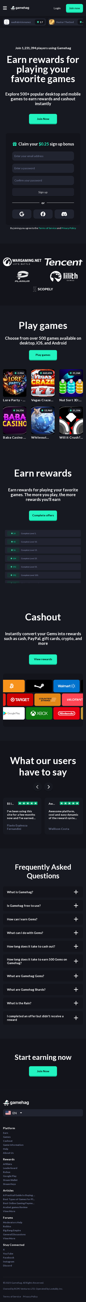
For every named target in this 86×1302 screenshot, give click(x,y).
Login (57, 8)
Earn (5, 1132)
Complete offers (43, 515)
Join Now (43, 118)
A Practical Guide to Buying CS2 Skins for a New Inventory (19, 1195)
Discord (7, 1265)
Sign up (43, 192)
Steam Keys (9, 1184)
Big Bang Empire (12, 1230)
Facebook (8, 1257)
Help (5, 1148)
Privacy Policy (68, 228)
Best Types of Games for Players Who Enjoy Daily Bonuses (19, 1199)
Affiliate (7, 1164)
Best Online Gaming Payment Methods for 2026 (19, 1203)
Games (7, 1136)
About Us (8, 1152)
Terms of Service (48, 228)
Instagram (8, 1261)
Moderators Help (12, 1222)
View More (9, 1211)
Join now (74, 8)
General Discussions (14, 1234)
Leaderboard (10, 1168)
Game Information (13, 1144)
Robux (6, 1172)
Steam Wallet (10, 1180)
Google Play (9, 1176)
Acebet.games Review (15, 1207)
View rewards (43, 659)
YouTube (8, 1253)
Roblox (7, 1226)
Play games (43, 354)
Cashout (8, 1140)
